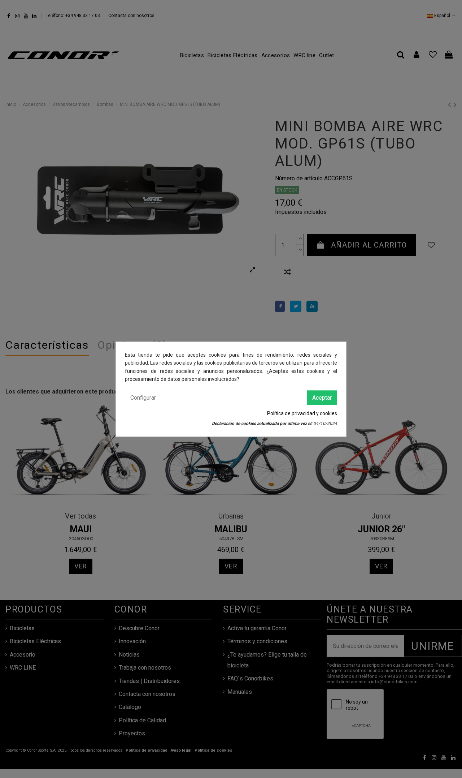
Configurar (143, 397)
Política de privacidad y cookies (302, 413)
